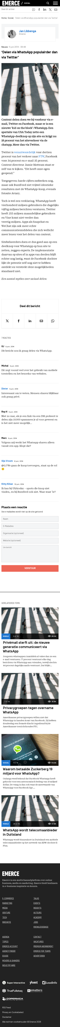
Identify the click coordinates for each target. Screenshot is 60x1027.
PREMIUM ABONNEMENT (43, 947)
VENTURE (6, 913)
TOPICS (5, 942)
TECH (4, 918)
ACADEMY (37, 918)
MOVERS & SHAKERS (11, 961)
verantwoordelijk (25, 152)
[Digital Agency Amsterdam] (13, 982)
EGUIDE (5, 956)
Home (4, 18)
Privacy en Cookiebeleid (12, 1012)
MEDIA (5, 908)
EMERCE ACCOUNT (10, 947)
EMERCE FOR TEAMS (42, 951)
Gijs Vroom (7, 461)
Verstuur (30, 568)
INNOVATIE (6, 922)
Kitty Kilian (7, 484)
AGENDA (5, 937)
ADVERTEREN (39, 956)
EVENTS (36, 903)
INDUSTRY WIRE (8, 966)
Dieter (4, 389)
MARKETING (7, 903)
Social (27, 3)
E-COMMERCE (8, 899)
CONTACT (37, 937)
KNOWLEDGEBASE (40, 927)
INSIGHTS (37, 908)
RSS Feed (6, 1008)
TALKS (36, 899)
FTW (41, 156)
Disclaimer (6, 1017)
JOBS (35, 922)
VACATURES (38, 942)
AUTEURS (37, 913)
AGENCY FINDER (8, 951)
